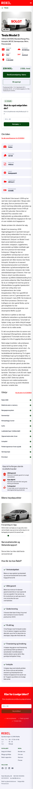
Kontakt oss (21, 751)
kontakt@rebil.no (15, 778)
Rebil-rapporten (6, 757)
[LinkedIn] (9, 768)
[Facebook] (2, 768)
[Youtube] (12, 768)
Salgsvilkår (21, 781)
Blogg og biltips (6, 754)
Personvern (5, 783)
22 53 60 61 (5, 778)
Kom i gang (15, 124)
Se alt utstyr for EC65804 (23, 393)
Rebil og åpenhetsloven (8, 781)
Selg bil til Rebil (6, 751)
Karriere (20, 757)
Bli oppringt (16, 82)
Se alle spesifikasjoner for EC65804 (12, 138)
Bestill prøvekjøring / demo (16, 75)
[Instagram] (6, 768)
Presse (20, 760)
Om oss (20, 754)
